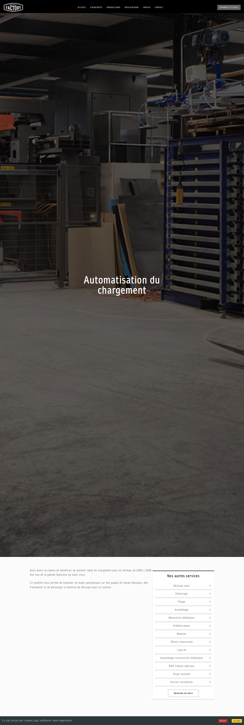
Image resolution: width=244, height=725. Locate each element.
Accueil (82, 7)
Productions (113, 7)
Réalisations (132, 7)
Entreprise (96, 7)
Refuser (223, 721)
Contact (159, 7)
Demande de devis (229, 7)
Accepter (236, 721)
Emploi (147, 7)
